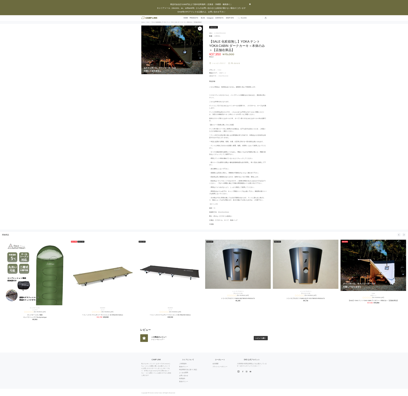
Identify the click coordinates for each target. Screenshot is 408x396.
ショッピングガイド (219, 63)
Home (143, 22)
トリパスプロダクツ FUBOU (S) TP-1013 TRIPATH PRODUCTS (305, 298)
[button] (35, 312)
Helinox (102, 308)
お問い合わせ (183, 375)
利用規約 (182, 378)
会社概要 (215, 364)
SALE (147, 22)
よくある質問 (183, 372)
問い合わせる (235, 63)
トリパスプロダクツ (238, 291)
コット (103, 310)
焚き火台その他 (238, 293)
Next (404, 235)
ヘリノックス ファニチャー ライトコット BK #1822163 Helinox (170, 315)
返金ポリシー (183, 367)
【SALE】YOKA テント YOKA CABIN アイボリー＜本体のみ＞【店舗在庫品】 (373, 300)
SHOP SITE (230, 18)
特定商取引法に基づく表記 (188, 369)
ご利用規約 (183, 364)
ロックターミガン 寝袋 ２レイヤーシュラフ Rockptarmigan (35, 316)
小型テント (222, 73)
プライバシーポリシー (219, 367)
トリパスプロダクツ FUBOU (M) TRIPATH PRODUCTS (238, 298)
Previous (399, 235)
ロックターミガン (35, 308)
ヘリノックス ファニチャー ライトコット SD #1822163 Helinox (102, 315)
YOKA (219, 70)
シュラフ (35, 310)
